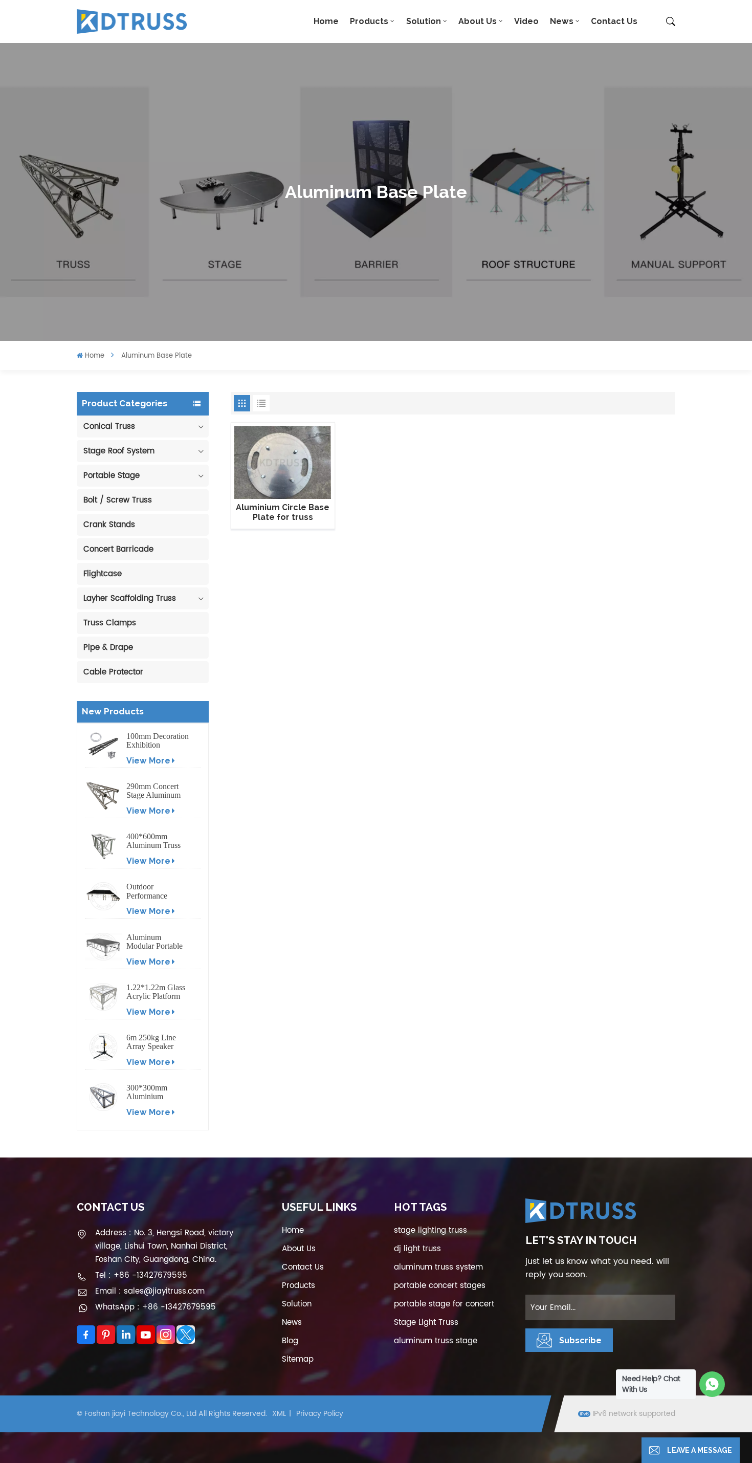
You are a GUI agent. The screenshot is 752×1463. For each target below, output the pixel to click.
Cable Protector (113, 672)
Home (326, 21)
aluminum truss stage (435, 1341)
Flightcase (102, 573)
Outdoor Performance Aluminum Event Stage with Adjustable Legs (154, 891)
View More (148, 761)
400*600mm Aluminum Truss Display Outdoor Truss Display (153, 840)
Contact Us (614, 21)
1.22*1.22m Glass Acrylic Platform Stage (155, 991)
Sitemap (298, 1359)
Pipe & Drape (108, 647)
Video (526, 21)
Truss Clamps (109, 623)
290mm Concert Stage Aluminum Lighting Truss (153, 790)
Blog (290, 1341)
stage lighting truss (430, 1230)
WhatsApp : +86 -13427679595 (155, 1307)
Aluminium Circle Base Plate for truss (282, 512)
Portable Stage (111, 475)
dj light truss (417, 1248)
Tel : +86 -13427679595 (141, 1275)
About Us (477, 21)
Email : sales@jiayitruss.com (150, 1291)
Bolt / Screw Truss (117, 500)
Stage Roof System (118, 451)
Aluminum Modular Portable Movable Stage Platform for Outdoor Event (154, 941)
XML (279, 1414)
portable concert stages (439, 1285)
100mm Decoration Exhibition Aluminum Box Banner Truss (157, 740)
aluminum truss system (438, 1267)
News (561, 21)
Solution (423, 21)
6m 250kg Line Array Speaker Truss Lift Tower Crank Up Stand (153, 1042)
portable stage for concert (444, 1304)
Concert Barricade (118, 549)
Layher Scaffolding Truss (129, 598)
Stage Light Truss (426, 1322)
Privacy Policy (319, 1414)
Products (369, 21)
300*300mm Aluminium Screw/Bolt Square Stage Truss (156, 1092)
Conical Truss (109, 426)
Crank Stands (109, 524)
